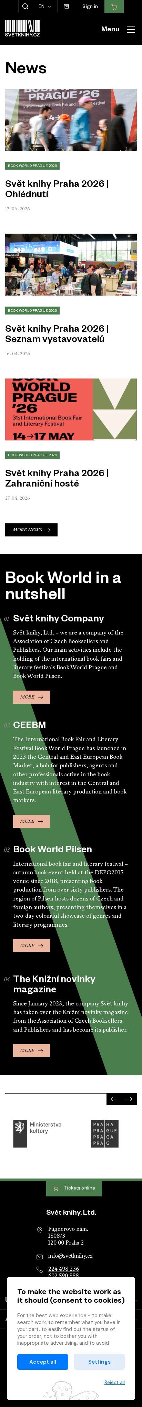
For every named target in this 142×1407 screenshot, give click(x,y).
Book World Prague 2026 (32, 166)
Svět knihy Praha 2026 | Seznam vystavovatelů (57, 335)
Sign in (90, 7)
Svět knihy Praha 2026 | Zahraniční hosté (57, 480)
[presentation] (114, 1099)
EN (42, 7)
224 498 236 (63, 1269)
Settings (99, 1361)
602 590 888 (63, 1276)
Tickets (78, 1189)
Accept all (42, 1361)
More (27, 697)
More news (27, 530)
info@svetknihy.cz (70, 1256)
